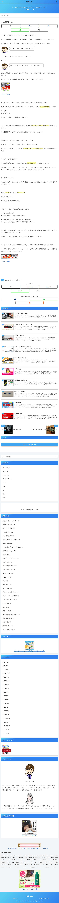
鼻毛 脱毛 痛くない (8, 618)
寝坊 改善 (5, 581)
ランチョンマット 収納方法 (11, 596)
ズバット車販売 (5, 94)
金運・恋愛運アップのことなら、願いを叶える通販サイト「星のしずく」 (29, 848)
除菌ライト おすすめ (9, 524)
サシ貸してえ (29, 2)
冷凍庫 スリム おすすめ (9, 551)
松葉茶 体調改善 (7, 543)
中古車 (16, 280)
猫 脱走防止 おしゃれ (9, 562)
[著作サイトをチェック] (15, 299)
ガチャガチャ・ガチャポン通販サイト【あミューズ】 (29, 651)
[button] (39, 30)
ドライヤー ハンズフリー (10, 599)
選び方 (20, 280)
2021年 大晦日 (7, 577)
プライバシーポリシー (44, 898)
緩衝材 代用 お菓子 (8, 626)
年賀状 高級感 (7, 622)
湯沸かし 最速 (7, 611)
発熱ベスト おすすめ (9, 569)
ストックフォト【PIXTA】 (29, 835)
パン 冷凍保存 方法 (8, 536)
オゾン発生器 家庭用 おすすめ (11, 614)
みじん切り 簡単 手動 (9, 528)
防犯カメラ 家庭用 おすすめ (11, 592)
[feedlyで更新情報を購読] (44, 299)
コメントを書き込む (29, 444)
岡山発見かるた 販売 (9, 629)
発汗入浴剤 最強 (7, 588)
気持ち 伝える (7, 554)
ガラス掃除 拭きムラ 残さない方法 (13, 547)
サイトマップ (15, 898)
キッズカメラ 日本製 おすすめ (11, 539)
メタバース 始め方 (8, 532)
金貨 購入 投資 (7, 584)
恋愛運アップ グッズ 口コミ (11, 558)
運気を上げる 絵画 (8, 573)
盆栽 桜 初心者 (7, 607)
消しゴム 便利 (7, 603)
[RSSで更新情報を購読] (29, 302)
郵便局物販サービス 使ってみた (12, 521)
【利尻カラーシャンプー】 (29, 889)
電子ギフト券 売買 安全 (9, 566)
